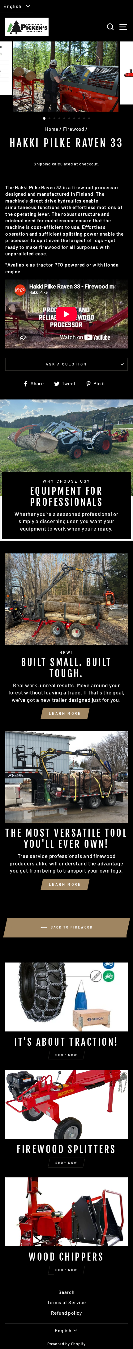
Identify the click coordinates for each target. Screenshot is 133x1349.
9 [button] (84, 119)
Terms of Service (66, 1302)
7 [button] (74, 119)
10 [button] (89, 119)
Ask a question (66, 364)
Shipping (42, 163)
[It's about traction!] (66, 997)
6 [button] (69, 119)
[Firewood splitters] (66, 1104)
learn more (65, 713)
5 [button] (64, 119)
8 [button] (79, 119)
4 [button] (60, 119)
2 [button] (50, 119)
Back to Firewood (71, 927)
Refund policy (66, 1313)
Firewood (73, 129)
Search (66, 1292)
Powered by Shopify (66, 1343)
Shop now (66, 1055)
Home (51, 129)
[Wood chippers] (66, 1211)
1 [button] (44, 118)
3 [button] (55, 119)
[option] (66, 76)
